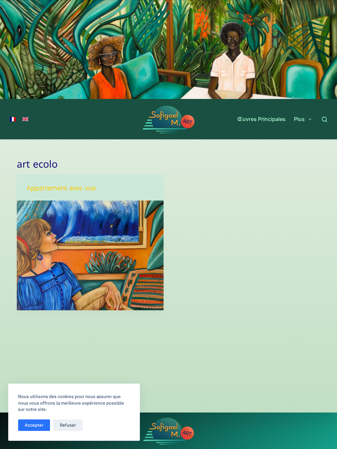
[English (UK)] (25, 119)
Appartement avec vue (61, 189)
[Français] (13, 119)
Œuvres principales (261, 119)
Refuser (68, 425)
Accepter (34, 425)
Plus (299, 119)
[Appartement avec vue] (90, 255)
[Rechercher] (324, 119)
